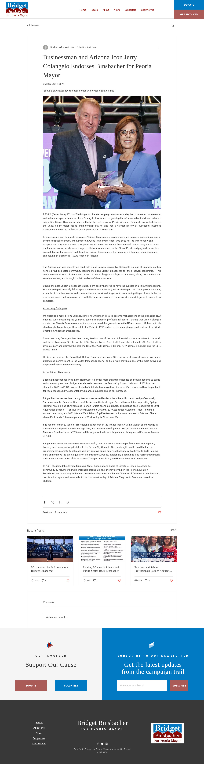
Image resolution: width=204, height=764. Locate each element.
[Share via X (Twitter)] (52, 502)
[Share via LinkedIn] (60, 502)
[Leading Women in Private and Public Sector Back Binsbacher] (102, 549)
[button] (172, 25)
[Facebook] (98, 744)
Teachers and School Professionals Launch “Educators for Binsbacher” (154, 569)
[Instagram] (106, 744)
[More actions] (159, 47)
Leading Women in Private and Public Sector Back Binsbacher (101, 569)
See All (174, 530)
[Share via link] (67, 502)
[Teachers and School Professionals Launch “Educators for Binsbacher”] (154, 549)
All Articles (33, 25)
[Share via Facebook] (44, 502)
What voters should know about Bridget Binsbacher (49, 569)
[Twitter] (102, 744)
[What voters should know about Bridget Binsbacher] (50, 549)
